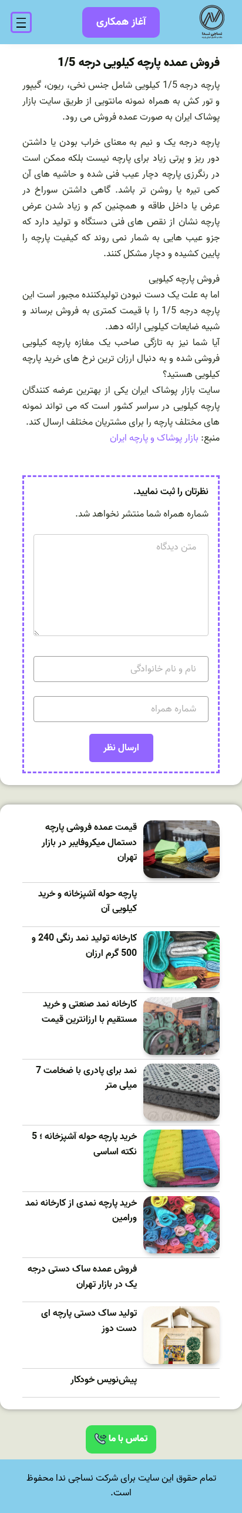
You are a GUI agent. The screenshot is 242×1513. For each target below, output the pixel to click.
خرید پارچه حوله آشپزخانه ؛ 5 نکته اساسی (84, 1145)
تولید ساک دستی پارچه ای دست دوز (89, 1321)
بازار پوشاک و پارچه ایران (154, 438)
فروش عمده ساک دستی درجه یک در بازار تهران (82, 1277)
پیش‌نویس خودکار (103, 1380)
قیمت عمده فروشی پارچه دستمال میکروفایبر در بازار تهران (89, 842)
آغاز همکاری (121, 22)
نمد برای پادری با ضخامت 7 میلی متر (86, 1079)
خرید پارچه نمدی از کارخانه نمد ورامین (81, 1211)
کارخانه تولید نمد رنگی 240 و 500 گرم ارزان (84, 946)
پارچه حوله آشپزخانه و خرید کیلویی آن (87, 902)
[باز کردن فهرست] (21, 22)
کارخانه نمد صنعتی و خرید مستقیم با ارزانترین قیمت (89, 1012)
